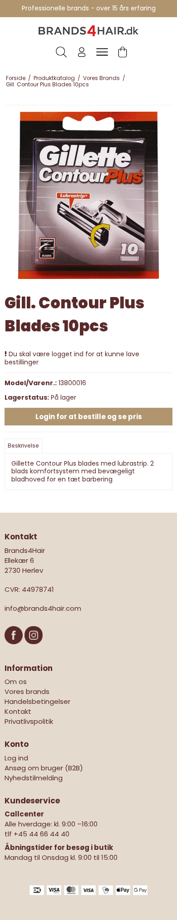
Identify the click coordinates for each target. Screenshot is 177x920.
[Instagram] (34, 648)
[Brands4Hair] (88, 30)
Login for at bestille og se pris (88, 416)
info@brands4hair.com (43, 608)
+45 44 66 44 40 (41, 834)
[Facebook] (15, 648)
